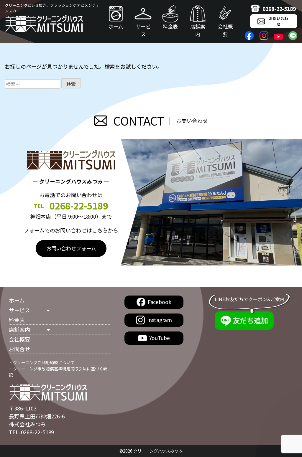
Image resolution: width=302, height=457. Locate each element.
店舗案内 (197, 30)
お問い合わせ (278, 21)
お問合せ (19, 349)
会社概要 (225, 30)
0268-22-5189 (279, 8)
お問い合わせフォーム (71, 248)
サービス (143, 30)
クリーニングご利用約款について (44, 362)
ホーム (116, 26)
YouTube (159, 337)
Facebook (159, 302)
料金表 (170, 26)
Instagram (159, 320)
